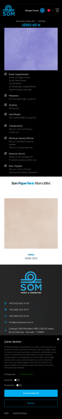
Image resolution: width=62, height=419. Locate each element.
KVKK (6, 413)
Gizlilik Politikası (20, 413)
